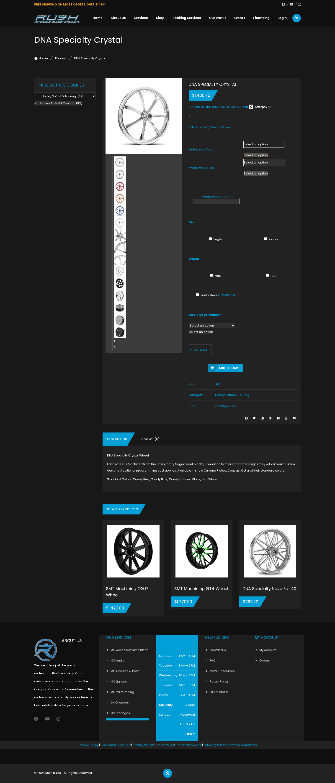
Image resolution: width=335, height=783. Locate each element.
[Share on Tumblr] (278, 418)
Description (117, 439)
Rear (273, 275)
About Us (118, 18)
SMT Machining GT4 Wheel (201, 588)
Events (239, 18)
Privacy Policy (143, 745)
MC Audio (118, 660)
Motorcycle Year (201, 149)
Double (273, 239)
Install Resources (222, 671)
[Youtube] (294, 4)
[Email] (294, 418)
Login (282, 18)
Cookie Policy (88, 745)
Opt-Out (124, 745)
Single (217, 239)
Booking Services (187, 18)
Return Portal (219, 681)
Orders (264, 660)
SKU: (192, 384)
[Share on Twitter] (254, 418)
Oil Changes (120, 702)
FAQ (213, 660)
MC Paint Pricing (122, 692)
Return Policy (164, 745)
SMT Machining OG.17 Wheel (127, 592)
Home (98, 18)
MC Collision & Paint (125, 671)
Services (141, 18)
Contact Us (218, 650)
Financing (261, 18)
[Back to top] (167, 773)
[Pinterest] (286, 418)
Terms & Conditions (242, 745)
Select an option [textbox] (256, 155)
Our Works (217, 18)
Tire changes (120, 713)
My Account (267, 650)
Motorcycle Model (216, 196)
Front (217, 275)
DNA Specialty (225, 406)
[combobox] (255, 155)
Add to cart (229, 368)
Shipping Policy (215, 745)
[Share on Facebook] (246, 418)
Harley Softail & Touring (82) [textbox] (58, 103)
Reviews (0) (150, 439)
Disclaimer (108, 745)
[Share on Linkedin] (262, 418)
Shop (160, 18)
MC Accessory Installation (129, 650)
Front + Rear (217, 295)
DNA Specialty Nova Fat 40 (269, 588)
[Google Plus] (270, 418)
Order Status (219, 692)
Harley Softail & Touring (232, 395)
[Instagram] (299, 4)
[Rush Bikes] (57, 19)
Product (61, 58)
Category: (196, 395)
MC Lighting (119, 681)
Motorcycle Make (201, 168)
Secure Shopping (188, 745)
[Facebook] (286, 4)
